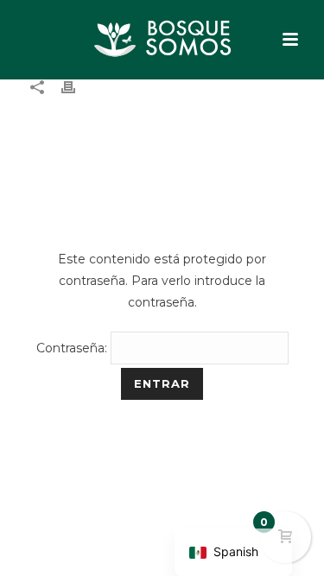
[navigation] (233, 552)
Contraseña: (73, 348)
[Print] (76, 87)
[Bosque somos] (162, 39)
